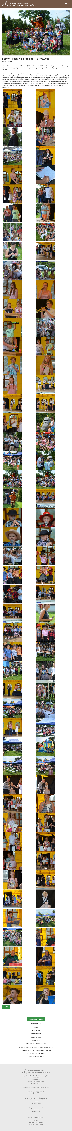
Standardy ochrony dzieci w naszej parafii (36, 1050)
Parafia (36, 1027)
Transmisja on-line (36, 1019)
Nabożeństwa (36, 1034)
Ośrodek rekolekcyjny (36, 1057)
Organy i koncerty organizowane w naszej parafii (36, 1047)
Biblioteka (36, 1040)
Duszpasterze (36, 1037)
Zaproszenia (36, 1024)
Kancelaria (36, 1030)
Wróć (6, 1006)
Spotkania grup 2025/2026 (36, 1053)
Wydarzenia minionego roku (36, 1043)
